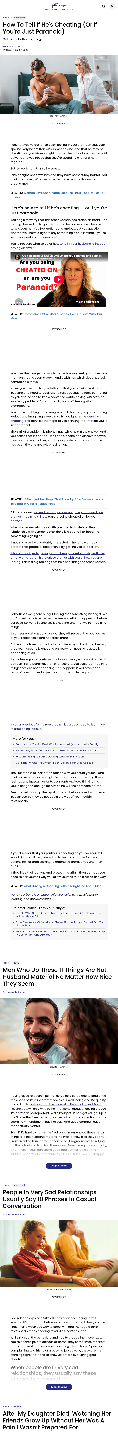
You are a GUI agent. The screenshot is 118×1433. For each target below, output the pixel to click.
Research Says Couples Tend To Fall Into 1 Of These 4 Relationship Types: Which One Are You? (60, 933)
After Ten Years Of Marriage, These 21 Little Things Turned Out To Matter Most (59, 924)
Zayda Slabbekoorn (14, 992)
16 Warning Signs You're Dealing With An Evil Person (50, 756)
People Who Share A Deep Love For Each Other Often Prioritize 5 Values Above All (58, 915)
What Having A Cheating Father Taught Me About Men (62, 886)
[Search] (102, 6)
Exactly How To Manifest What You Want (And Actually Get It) (57, 744)
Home (6, 17)
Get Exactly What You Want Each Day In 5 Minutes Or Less (54, 762)
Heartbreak (19, 17)
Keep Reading (59, 1165)
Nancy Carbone (11, 46)
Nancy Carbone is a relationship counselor (41, 895)
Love (16, 963)
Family (17, 1406)
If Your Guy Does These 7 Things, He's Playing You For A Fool (56, 750)
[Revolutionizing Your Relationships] (59, 5)
